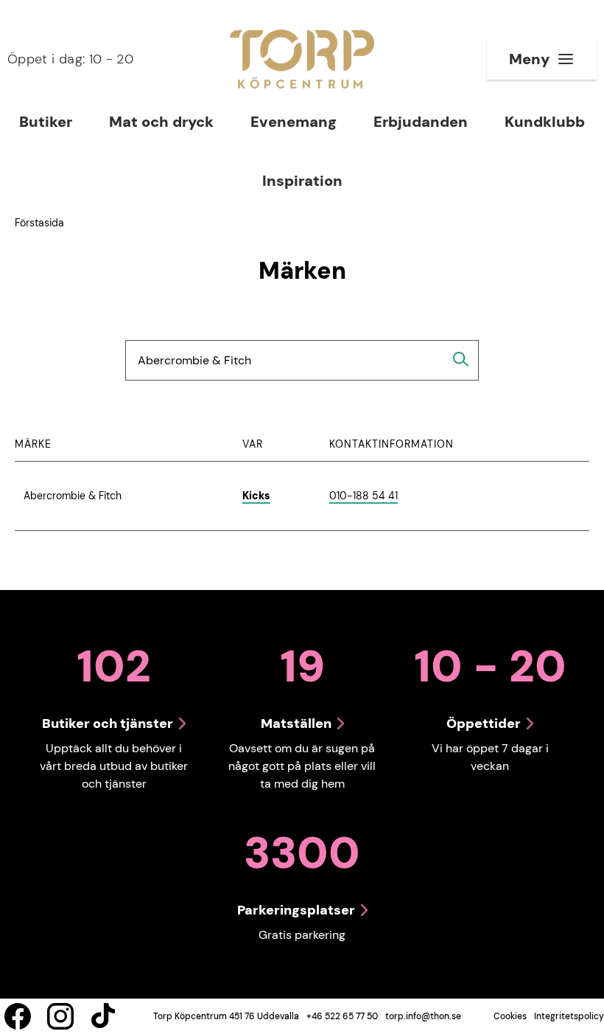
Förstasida (39, 222)
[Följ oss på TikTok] (103, 1016)
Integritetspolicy (569, 1016)
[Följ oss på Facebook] (17, 1016)
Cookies (510, 1016)
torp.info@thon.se (423, 1016)
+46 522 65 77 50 (342, 1016)
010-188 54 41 (363, 496)
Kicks (256, 495)
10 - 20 (70, 59)
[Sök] (461, 359)
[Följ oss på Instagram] (60, 1016)
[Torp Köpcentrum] (302, 59)
